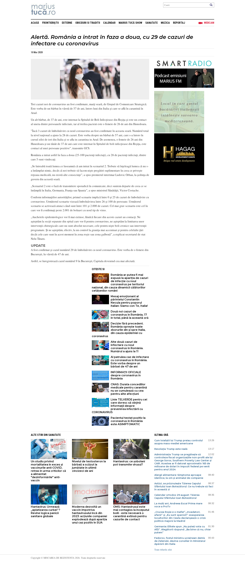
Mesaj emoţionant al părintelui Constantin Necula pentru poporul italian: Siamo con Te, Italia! (129, 301)
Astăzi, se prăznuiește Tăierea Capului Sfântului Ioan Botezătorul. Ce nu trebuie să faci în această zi (183, 486)
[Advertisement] (59, 289)
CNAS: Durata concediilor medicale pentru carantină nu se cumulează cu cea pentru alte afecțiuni (129, 389)
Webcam (209, 22)
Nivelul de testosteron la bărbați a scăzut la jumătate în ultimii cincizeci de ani (89, 466)
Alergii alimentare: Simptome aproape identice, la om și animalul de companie (178, 476)
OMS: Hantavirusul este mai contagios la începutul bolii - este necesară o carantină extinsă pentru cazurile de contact (131, 513)
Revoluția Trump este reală (171, 448)
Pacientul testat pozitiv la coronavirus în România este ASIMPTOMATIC (128, 421)
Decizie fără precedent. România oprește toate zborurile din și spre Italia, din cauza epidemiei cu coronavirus (119, 330)
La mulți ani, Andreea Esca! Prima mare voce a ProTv (178, 505)
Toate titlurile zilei (163, 549)
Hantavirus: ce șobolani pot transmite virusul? (129, 463)
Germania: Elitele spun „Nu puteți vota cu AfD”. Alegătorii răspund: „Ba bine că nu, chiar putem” (182, 529)
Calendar (109, 22)
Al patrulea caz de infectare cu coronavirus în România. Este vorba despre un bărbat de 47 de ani (130, 361)
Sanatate (151, 22)
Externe (67, 22)
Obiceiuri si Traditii (87, 22)
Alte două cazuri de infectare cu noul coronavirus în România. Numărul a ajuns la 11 (127, 346)
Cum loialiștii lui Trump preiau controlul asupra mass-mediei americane (178, 442)
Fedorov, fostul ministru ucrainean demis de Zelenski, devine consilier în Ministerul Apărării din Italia (179, 540)
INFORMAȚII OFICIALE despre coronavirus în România (126, 375)
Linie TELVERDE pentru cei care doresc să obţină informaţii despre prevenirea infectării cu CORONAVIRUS (119, 406)
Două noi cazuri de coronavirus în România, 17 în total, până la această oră (129, 314)
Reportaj (179, 22)
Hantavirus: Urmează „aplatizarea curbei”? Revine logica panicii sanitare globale (45, 511)
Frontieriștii (50, 22)
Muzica (165, 22)
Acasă (35, 22)
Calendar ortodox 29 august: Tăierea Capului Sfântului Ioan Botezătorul (177, 496)
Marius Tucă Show (130, 22)
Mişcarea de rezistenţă (61, 10)
